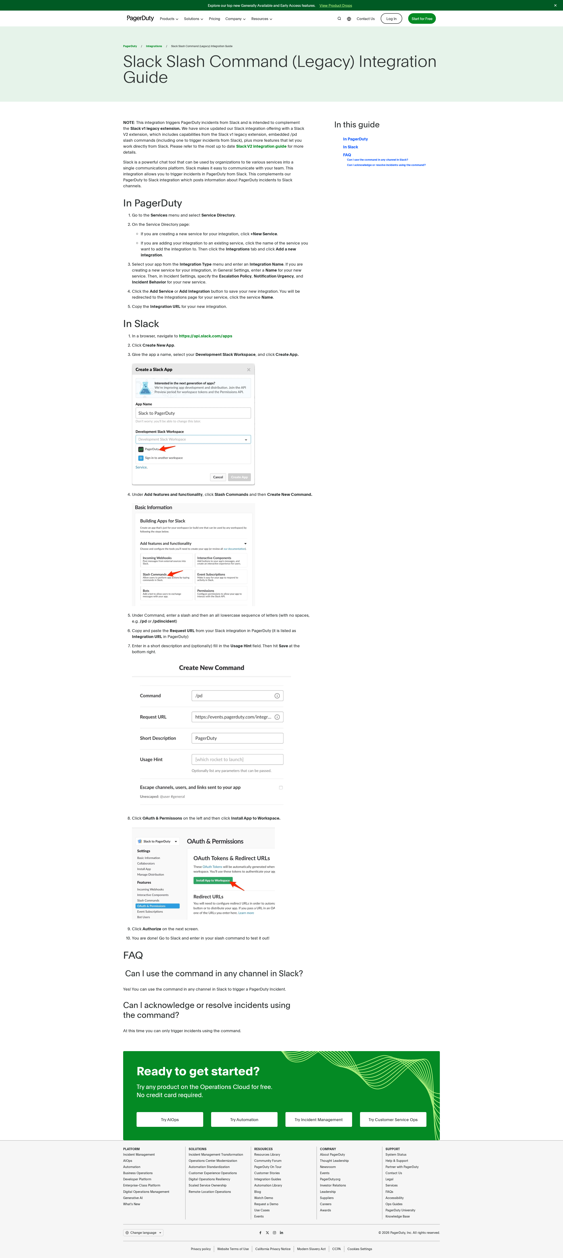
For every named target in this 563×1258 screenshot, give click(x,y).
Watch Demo (263, 1197)
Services (392, 1185)
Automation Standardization (209, 1166)
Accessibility (395, 1197)
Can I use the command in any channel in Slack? (377, 159)
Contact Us (366, 18)
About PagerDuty (332, 1154)
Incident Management (139, 1154)
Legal (389, 1179)
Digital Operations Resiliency (209, 1179)
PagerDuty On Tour (268, 1166)
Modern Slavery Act (311, 1249)
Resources (259, 18)
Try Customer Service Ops (393, 1119)
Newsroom (328, 1166)
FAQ (347, 154)
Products (167, 18)
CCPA (336, 1249)
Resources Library (267, 1154)
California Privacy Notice (273, 1249)
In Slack (350, 146)
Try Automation (244, 1119)
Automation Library (268, 1185)
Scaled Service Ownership (208, 1185)
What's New (131, 1204)
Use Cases (262, 1210)
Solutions (191, 18)
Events (259, 1216)
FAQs (389, 1191)
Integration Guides (267, 1179)
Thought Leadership (334, 1160)
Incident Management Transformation (216, 1154)
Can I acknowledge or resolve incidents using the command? (386, 165)
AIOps (127, 1160)
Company (233, 18)
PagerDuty (130, 46)
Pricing (214, 18)
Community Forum (268, 1160)
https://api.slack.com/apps (205, 335)
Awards (325, 1210)
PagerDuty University (400, 1210)
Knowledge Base (398, 1216)
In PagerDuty (355, 139)
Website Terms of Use (233, 1249)
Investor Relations (333, 1185)
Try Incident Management (319, 1119)
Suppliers (327, 1197)
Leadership (328, 1191)
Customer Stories (267, 1173)
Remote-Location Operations (210, 1191)
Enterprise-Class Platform (141, 1185)
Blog (257, 1191)
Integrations (154, 46)
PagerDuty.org (330, 1179)
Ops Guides (394, 1204)
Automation (131, 1166)
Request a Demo (266, 1204)
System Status (396, 1154)
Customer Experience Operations (213, 1173)
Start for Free (422, 18)
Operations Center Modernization (213, 1160)
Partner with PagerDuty (402, 1166)
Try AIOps (170, 1119)
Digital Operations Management (146, 1191)
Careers (325, 1204)
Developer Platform (137, 1179)
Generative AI (133, 1197)
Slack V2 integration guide (261, 146)
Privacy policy (201, 1249)
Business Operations (138, 1173)
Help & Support (397, 1160)
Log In (391, 18)
